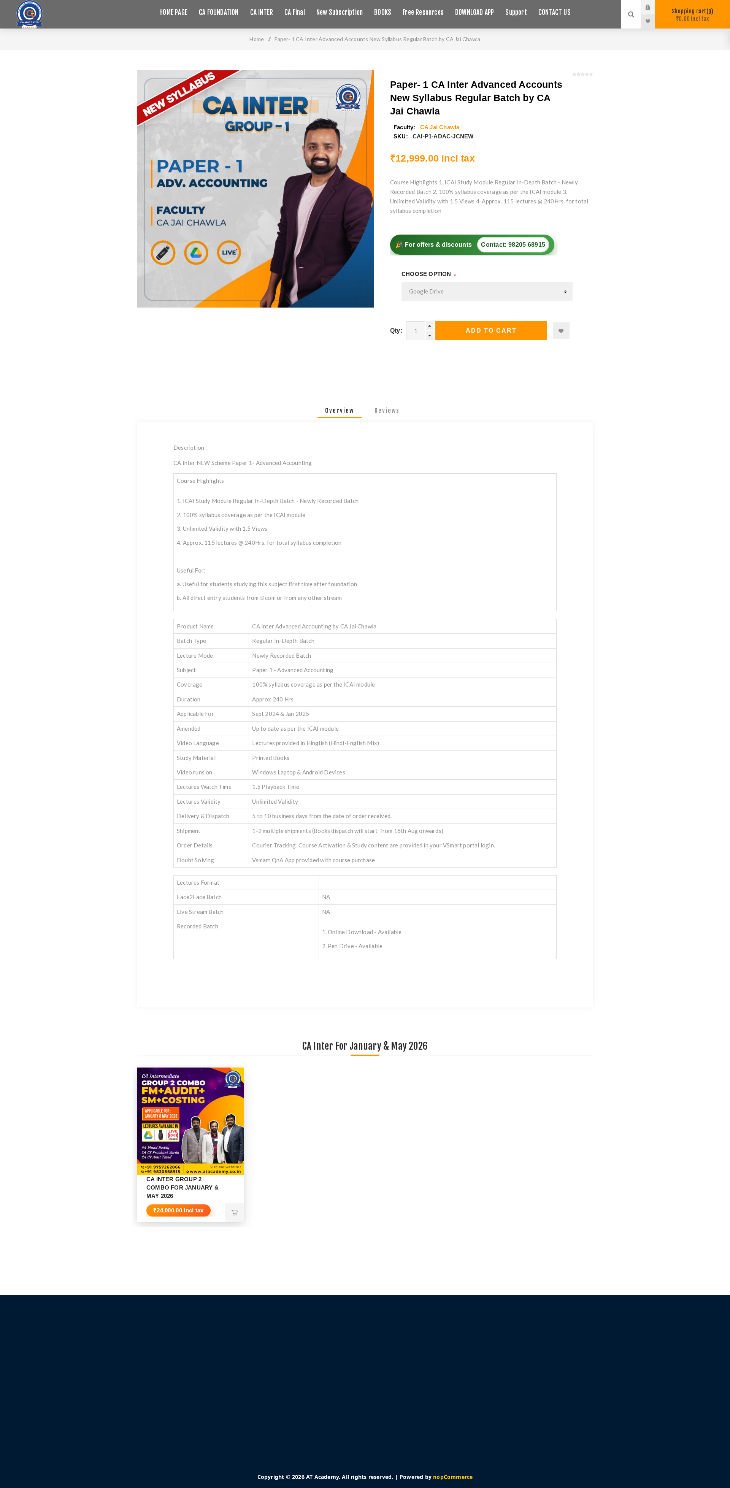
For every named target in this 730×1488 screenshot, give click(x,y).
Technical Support (410, 1379)
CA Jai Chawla (440, 127)
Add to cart (491, 330)
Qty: (396, 330)
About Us (217, 1402)
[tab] (339, 410)
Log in (653, 7)
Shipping (217, 1368)
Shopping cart (691, 15)
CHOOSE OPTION (426, 274)
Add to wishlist (561, 330)
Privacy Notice (224, 1379)
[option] (190, 1145)
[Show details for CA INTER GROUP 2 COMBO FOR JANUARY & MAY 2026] (190, 1121)
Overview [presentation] (339, 410)
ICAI (392, 1402)
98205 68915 (526, 244)
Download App (406, 1368)
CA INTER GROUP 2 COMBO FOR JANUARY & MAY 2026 (182, 1187)
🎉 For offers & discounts (470, 244)
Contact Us (400, 1390)
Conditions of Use (228, 1390)
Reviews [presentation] (387, 410)
